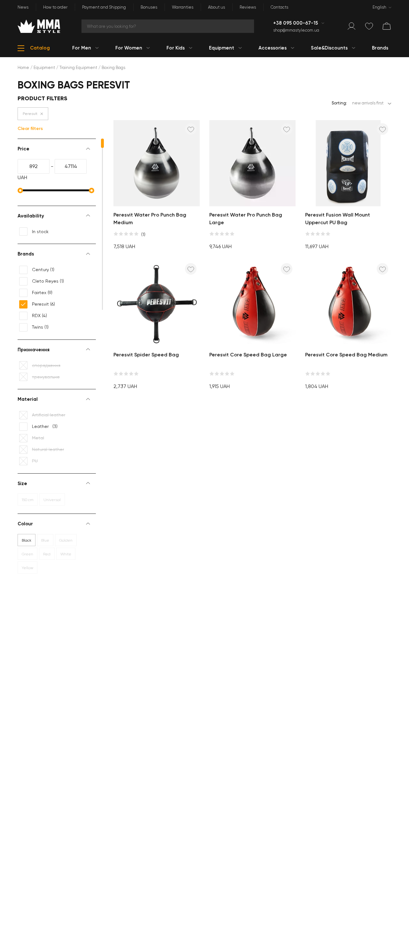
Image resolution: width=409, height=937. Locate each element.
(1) (43, 269)
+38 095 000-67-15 (296, 23)
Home (23, 67)
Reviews (248, 7)
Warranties (182, 7)
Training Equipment (78, 67)
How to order (55, 7)
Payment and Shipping (104, 7)
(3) (45, 426)
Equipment (44, 67)
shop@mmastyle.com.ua (296, 30)
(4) (39, 315)
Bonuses (149, 7)
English (379, 7)
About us (216, 7)
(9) (42, 292)
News (23, 7)
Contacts (279, 7)
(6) (43, 304)
